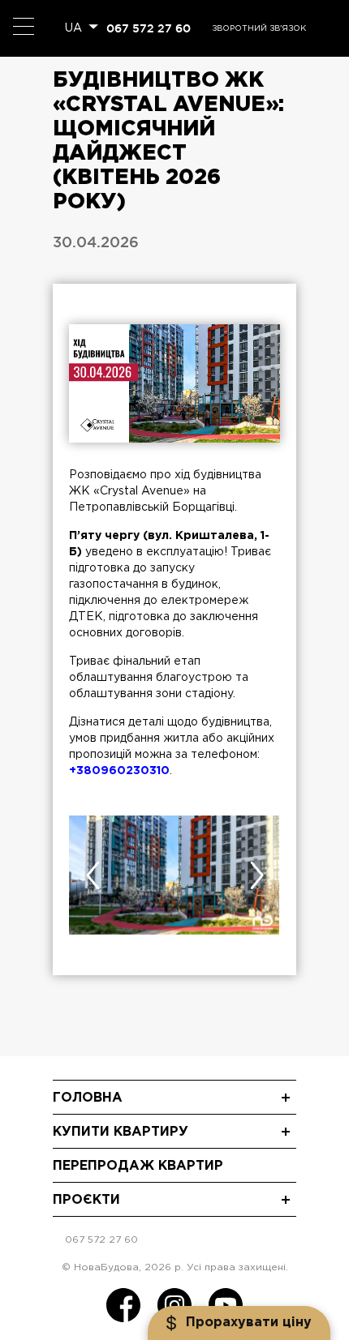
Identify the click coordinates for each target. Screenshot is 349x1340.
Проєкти (86, 1200)
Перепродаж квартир (138, 1166)
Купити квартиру (120, 1132)
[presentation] (92, 875)
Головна (88, 1098)
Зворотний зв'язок (259, 28)
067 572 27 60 (148, 28)
